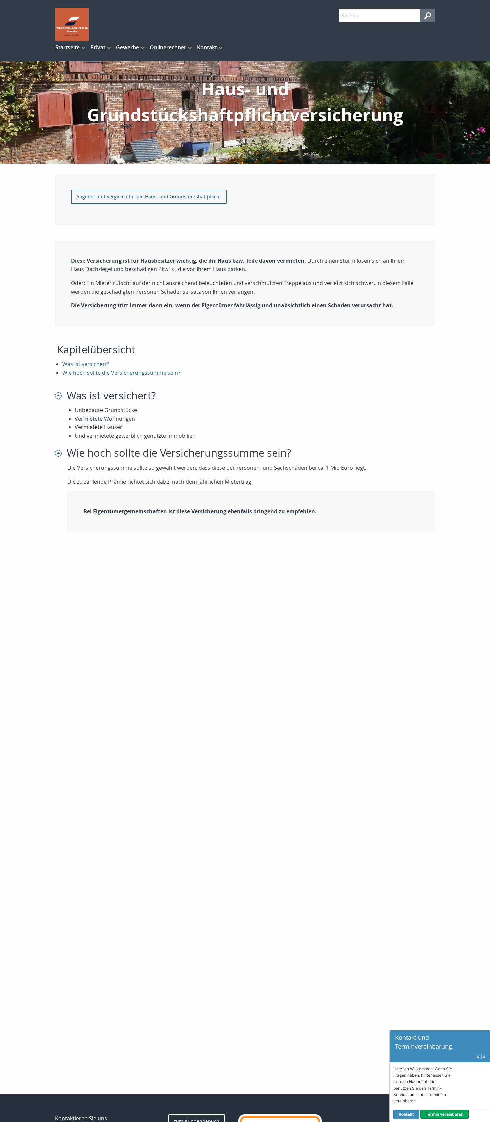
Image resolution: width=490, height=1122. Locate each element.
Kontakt (207, 47)
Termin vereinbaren (444, 1114)
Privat (97, 47)
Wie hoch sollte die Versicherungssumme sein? (121, 372)
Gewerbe (127, 47)
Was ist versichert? (85, 364)
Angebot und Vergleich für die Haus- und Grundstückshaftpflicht (148, 196)
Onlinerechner (168, 47)
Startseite (67, 47)
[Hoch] (61, 395)
